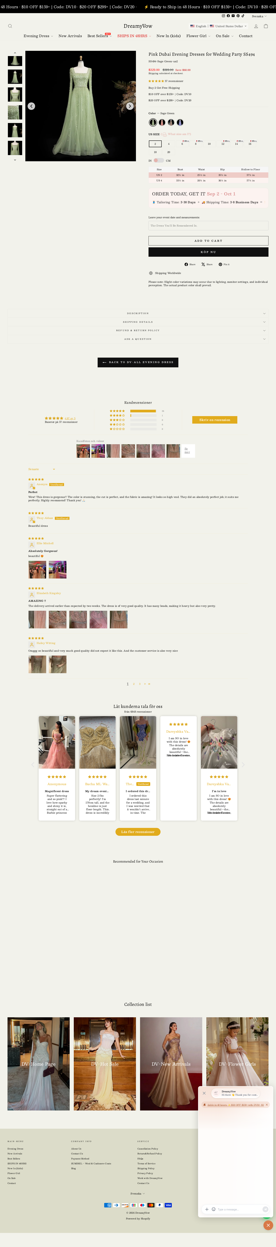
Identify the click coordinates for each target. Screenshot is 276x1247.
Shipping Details (138, 321)
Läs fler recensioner (138, 831)
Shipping (153, 73)
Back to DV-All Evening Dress (140, 362)
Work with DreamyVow (150, 1178)
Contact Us (77, 1153)
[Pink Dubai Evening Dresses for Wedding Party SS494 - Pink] (35, 978)
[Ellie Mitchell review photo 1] (37, 570)
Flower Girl (14, 1173)
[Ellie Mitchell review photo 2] (58, 570)
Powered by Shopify (138, 1218)
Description (138, 313)
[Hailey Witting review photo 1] (37, 664)
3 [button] (139, 684)
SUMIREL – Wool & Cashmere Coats (91, 1163)
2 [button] (133, 684)
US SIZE (170, 134)
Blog (73, 1168)
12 (223, 144)
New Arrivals (15, 1153)
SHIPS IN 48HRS (17, 1163)
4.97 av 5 (70, 418)
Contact (12, 1183)
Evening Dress (15, 1148)
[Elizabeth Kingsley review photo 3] (78, 620)
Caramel (171, 122)
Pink (162, 122)
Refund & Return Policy (138, 330)
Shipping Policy (146, 1168)
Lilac (180, 122)
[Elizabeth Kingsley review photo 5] (119, 620)
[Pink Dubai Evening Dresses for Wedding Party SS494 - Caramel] (41, 978)
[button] (218, 26)
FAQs (140, 1158)
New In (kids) (15, 1168)
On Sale (12, 1178)
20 (168, 152)
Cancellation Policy (147, 1148)
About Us (76, 1148)
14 (236, 144)
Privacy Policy (145, 1173)
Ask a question (138, 339)
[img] (36, 479)
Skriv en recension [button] (214, 419)
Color (161, 113)
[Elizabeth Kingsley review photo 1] (37, 620)
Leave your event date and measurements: (174, 217)
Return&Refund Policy (149, 1153)
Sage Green (153, 122)
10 (209, 144)
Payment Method (80, 1158)
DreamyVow (138, 26)
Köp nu (208, 252)
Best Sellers (14, 1158)
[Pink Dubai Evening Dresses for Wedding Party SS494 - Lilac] (47, 978)
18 (155, 152)
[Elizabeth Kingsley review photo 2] (58, 620)
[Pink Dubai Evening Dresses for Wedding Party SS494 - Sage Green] (29, 978)
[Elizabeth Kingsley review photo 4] (98, 620)
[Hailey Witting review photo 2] (58, 664)
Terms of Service (146, 1163)
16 (250, 144)
